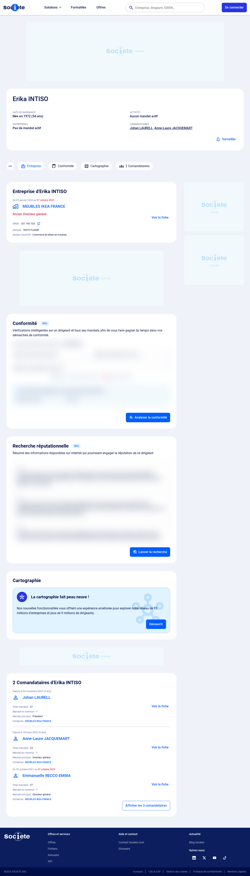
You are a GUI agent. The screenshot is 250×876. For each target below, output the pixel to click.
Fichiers (52, 848)
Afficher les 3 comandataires (146, 805)
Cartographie (99, 166)
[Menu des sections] (10, 166)
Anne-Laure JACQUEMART (173, 128)
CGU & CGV (155, 871)
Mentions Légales (236, 871)
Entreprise (34, 166)
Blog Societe (196, 842)
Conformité (66, 166)
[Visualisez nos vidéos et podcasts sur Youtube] (214, 858)
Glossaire (124, 848)
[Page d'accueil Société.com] (14, 7)
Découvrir (156, 624)
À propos (138, 871)
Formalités (78, 7)
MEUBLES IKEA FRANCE (38, 721)
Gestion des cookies (177, 871)
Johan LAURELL (141, 128)
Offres (101, 7)
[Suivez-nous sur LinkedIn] (194, 858)
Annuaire (53, 855)
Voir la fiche (160, 217)
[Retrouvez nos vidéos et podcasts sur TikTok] (224, 858)
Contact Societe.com (131, 842)
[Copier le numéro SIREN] (39, 224)
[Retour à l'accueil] (17, 836)
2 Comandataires (137, 166)
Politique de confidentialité (207, 871)
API (50, 861)
